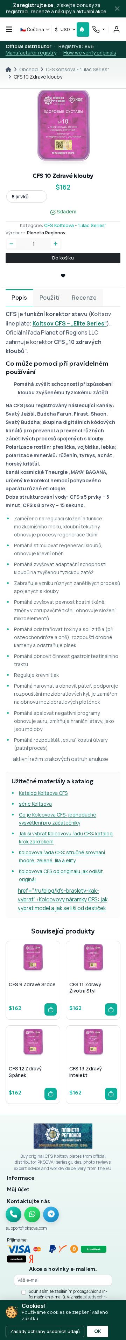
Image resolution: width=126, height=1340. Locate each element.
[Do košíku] (50, 1009)
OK (97, 1331)
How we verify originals (89, 52)
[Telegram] (51, 1215)
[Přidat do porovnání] (44, 973)
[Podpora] (98, 29)
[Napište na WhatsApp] (32, 1215)
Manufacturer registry (31, 52)
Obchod (28, 69)
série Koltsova (35, 803)
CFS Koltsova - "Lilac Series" (77, 69)
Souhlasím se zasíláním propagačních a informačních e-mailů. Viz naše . (68, 1297)
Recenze (84, 297)
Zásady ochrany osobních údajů (45, 1331)
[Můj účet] (116, 29)
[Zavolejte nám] (14, 1215)
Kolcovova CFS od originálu (50, 871)
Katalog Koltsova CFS (43, 793)
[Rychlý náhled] (21, 973)
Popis (19, 297)
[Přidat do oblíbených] (32, 973)
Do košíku (63, 258)
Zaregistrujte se (33, 5)
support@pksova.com (26, 1228)
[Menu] (9, 29)
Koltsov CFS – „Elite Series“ (70, 323)
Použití (50, 297)
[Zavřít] (117, 8)
